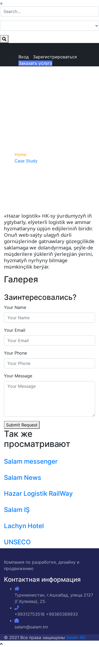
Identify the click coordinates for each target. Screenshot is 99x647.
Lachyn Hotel (24, 526)
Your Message (18, 375)
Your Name (15, 307)
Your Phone (15, 353)
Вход (23, 56)
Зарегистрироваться (55, 56)
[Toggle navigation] (11, 84)
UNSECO (17, 542)
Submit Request (21, 425)
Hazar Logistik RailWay (38, 493)
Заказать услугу (35, 63)
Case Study (26, 160)
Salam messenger (31, 461)
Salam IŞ (17, 510)
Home (20, 154)
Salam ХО (76, 637)
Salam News (22, 477)
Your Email (14, 330)
